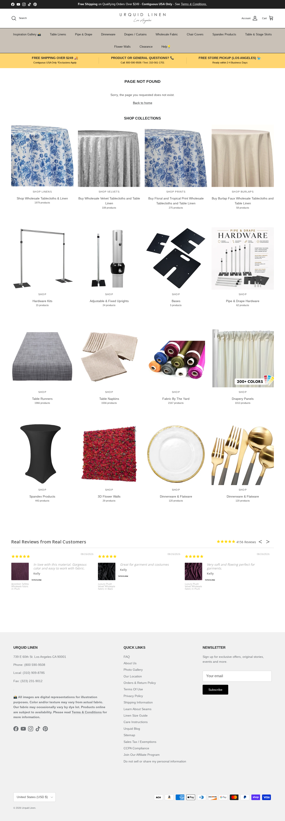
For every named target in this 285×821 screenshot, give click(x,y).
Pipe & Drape (83, 34)
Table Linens (58, 34)
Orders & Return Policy (140, 683)
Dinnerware (108, 34)
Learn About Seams (137, 709)
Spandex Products (224, 34)
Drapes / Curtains (135, 34)
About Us (130, 663)
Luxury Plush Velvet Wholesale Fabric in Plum (193, 586)
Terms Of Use (133, 689)
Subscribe (215, 689)
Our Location (133, 676)
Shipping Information (138, 702)
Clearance (146, 46)
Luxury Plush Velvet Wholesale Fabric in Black (106, 586)
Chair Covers (195, 34)
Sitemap (129, 735)
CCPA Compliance (136, 748)
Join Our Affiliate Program (142, 754)
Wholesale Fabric (167, 34)
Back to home (142, 103)
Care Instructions (136, 722)
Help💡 (166, 46)
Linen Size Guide (136, 715)
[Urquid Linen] (142, 18)
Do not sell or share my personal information (155, 761)
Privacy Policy (133, 696)
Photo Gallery (133, 669)
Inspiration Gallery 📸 (27, 34)
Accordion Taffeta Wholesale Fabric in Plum (20, 586)
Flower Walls (122, 46)
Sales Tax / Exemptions (140, 742)
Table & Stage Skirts (258, 34)
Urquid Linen (28, 808)
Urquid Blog (132, 728)
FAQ (127, 656)
